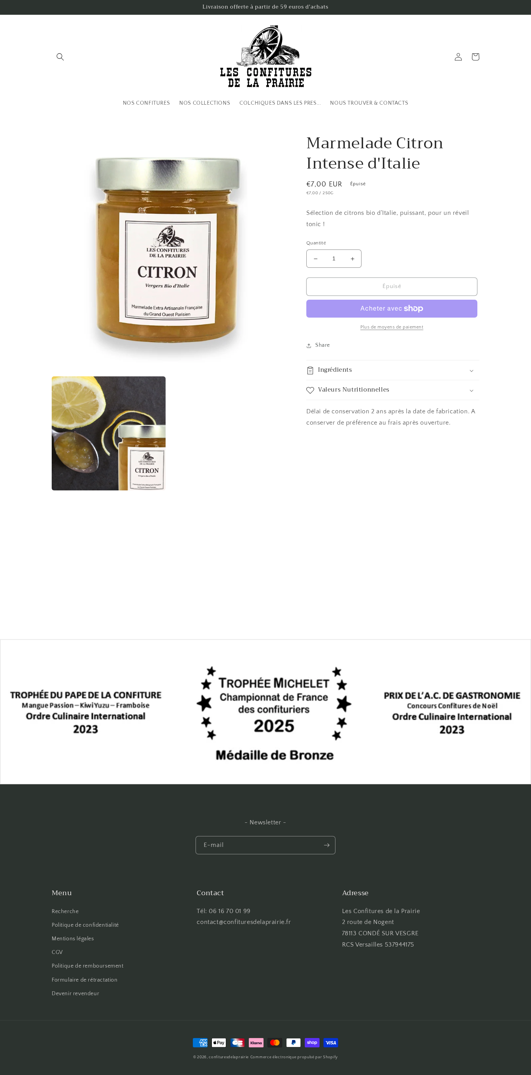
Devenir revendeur (75, 994)
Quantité (316, 243)
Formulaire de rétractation (85, 980)
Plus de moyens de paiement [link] (391, 327)
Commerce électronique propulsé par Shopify (294, 1057)
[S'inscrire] (326, 845)
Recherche (65, 911)
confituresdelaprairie (229, 1057)
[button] (60, 56)
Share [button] (322, 345)
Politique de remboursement (88, 966)
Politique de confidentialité (85, 925)
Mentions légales (73, 939)
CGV (57, 952)
